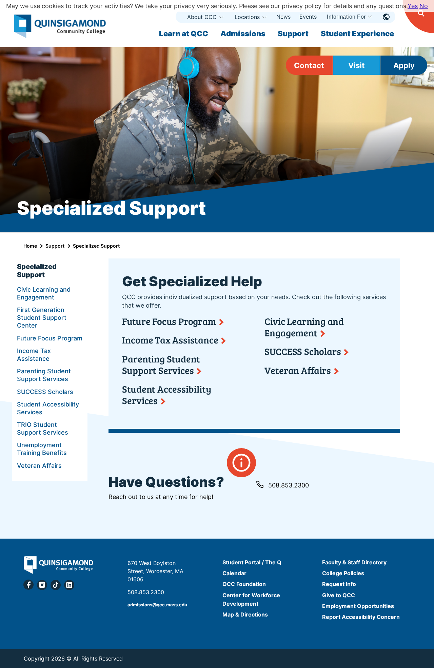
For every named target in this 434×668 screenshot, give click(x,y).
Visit (356, 65)
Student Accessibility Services (48, 408)
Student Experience (357, 33)
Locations (247, 17)
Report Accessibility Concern (361, 616)
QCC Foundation (244, 584)
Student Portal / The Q (251, 562)
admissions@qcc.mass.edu (157, 604)
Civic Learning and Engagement (44, 293)
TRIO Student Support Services (42, 428)
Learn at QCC (183, 33)
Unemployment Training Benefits (42, 448)
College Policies (343, 573)
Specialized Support (37, 271)
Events (308, 16)
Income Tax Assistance (34, 354)
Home (30, 246)
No (423, 5)
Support (293, 33)
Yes (413, 5)
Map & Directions (245, 614)
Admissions (242, 33)
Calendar (234, 573)
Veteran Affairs (39, 465)
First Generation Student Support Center (41, 317)
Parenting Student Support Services (44, 375)
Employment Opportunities (358, 606)
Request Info (339, 584)
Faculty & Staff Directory (354, 562)
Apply (404, 65)
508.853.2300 (288, 485)
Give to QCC (338, 595)
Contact (309, 65)
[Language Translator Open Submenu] (386, 16)
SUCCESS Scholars (45, 391)
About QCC (202, 17)
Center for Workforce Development (251, 599)
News (283, 16)
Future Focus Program (49, 338)
